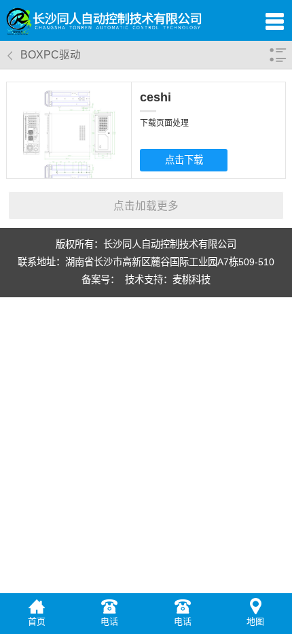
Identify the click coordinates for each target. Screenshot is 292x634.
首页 (36, 621)
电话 (109, 621)
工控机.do (184, 154)
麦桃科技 (191, 279)
